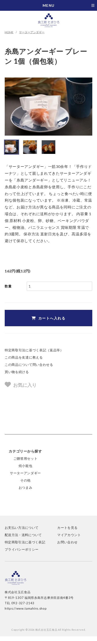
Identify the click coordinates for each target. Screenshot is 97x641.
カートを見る (67, 528)
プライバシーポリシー (22, 549)
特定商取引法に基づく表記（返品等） (34, 350)
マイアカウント (69, 535)
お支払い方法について (22, 528)
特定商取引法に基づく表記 (25, 542)
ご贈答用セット (25, 458)
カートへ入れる (52, 318)
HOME (9, 32)
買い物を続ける (17, 372)
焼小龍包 (25, 466)
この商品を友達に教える (24, 357)
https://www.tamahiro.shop (26, 608)
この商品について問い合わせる (29, 365)
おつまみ (25, 487)
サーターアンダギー (31, 32)
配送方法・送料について (23, 535)
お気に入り (25, 384)
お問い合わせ (67, 542)
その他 (25, 480)
